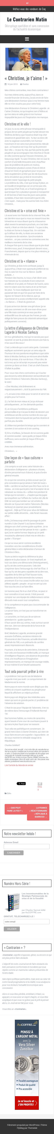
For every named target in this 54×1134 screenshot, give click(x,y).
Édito (9, 793)
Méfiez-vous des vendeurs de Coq (29, 8)
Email (40, 788)
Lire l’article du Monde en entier (19, 765)
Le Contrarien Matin (27, 19)
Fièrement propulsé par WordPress (23, 1125)
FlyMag (20, 1128)
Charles (25, 84)
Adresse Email (11, 842)
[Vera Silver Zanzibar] (26, 1065)
